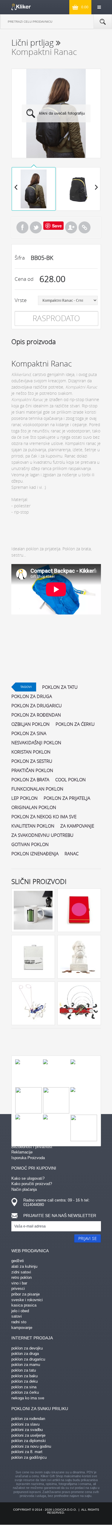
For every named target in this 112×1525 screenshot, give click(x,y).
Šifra (20, 257)
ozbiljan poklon (30, 724)
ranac (72, 854)
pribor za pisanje (25, 1294)
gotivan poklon (30, 844)
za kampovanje (77, 826)
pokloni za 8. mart (26, 1451)
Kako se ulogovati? (28, 1178)
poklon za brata (30, 779)
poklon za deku (24, 1381)
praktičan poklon (32, 770)
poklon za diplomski (28, 1440)
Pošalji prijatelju (71, 227)
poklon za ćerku (75, 724)
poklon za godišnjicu (29, 1457)
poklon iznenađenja (35, 854)
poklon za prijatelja (67, 798)
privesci (18, 1288)
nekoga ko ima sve (27, 1398)
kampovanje (21, 1327)
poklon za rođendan (36, 715)
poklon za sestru (31, 761)
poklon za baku (24, 1376)
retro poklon (21, 1277)
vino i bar (19, 1283)
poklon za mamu (25, 1364)
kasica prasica (23, 1305)
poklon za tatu (60, 687)
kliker (21, 7)
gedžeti (17, 1260)
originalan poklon (33, 807)
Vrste (21, 300)
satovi (16, 1316)
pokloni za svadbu (27, 1429)
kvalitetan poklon (32, 826)
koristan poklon (30, 752)
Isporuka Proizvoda (28, 1158)
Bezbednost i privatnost (31, 1146)
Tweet (36, 227)
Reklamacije (22, 1152)
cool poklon (70, 779)
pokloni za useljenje (28, 1435)
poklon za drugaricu (36, 705)
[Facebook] (22, 227)
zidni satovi (21, 1272)
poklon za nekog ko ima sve (43, 817)
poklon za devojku (27, 1348)
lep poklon (24, 798)
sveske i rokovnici (27, 1300)
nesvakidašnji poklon (36, 742)
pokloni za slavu (25, 1424)
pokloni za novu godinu (31, 1446)
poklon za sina (28, 733)
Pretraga (102, 21)
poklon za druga (31, 696)
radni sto (18, 1322)
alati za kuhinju (24, 1266)
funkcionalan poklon (37, 789)
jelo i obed (20, 1311)
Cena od (24, 278)
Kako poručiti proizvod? (31, 1184)
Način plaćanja (24, 1189)
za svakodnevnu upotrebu (42, 835)
